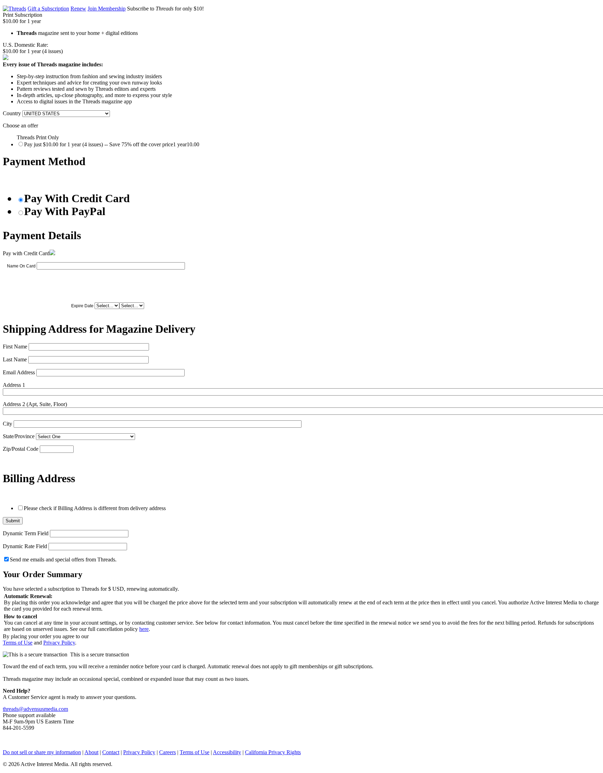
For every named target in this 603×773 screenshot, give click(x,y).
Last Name (15, 359)
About (91, 752)
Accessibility (227, 752)
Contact (110, 752)
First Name (15, 346)
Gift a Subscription (48, 9)
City (7, 424)
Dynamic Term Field (26, 533)
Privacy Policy (59, 643)
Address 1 (14, 385)
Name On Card (21, 266)
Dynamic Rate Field (25, 546)
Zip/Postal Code (20, 449)
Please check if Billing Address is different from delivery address (95, 508)
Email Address (19, 372)
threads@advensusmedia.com (35, 709)
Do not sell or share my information (42, 752)
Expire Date (82, 305)
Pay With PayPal (64, 211)
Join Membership (107, 9)
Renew (78, 9)
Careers (167, 752)
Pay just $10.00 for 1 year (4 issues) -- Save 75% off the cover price (111, 144)
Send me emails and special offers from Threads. (63, 559)
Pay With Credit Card (77, 198)
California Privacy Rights (273, 752)
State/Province (19, 436)
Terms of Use (17, 643)
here (144, 629)
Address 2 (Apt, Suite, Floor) (35, 404)
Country (12, 113)
